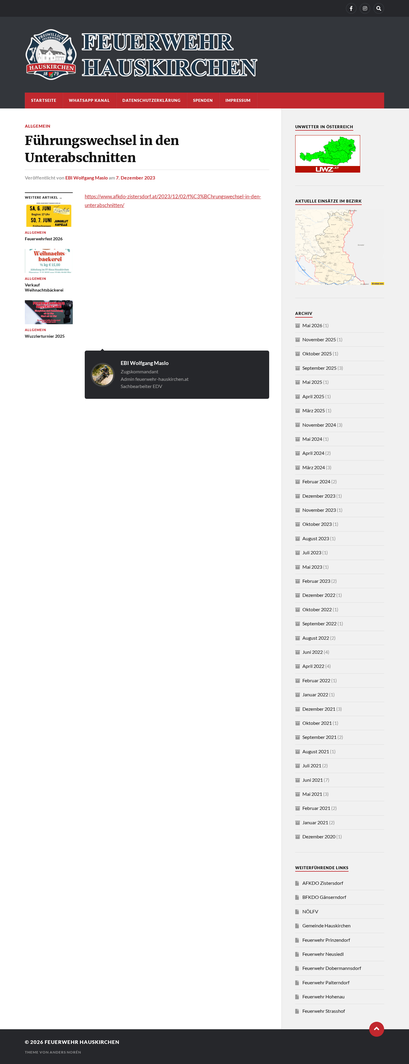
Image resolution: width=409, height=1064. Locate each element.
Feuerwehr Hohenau (323, 996)
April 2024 (313, 453)
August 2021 (315, 751)
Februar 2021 (316, 808)
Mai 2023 (312, 567)
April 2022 (313, 666)
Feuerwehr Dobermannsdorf (331, 968)
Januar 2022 (315, 694)
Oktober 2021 (317, 723)
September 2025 (319, 368)
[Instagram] (365, 8)
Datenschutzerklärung (151, 100)
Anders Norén (65, 1052)
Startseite (43, 100)
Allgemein (38, 126)
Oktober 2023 (317, 524)
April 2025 (313, 396)
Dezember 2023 (318, 496)
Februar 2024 (316, 481)
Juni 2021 (312, 780)
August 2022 (315, 638)
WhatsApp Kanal (89, 100)
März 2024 (313, 467)
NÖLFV (310, 911)
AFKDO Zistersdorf (322, 883)
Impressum (238, 100)
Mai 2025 (312, 382)
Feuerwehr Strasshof (323, 1011)
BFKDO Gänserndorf (324, 897)
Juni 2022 (312, 652)
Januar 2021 (315, 822)
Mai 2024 (312, 439)
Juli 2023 (311, 552)
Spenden (203, 100)
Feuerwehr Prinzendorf (326, 940)
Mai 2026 (312, 325)
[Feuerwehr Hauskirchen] (204, 55)
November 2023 (319, 510)
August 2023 (315, 538)
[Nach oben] (376, 1029)
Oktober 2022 (317, 609)
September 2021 (319, 737)
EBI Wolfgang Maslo (86, 177)
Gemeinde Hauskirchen (326, 925)
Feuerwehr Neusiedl (323, 954)
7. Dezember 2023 (135, 177)
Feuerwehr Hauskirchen (82, 1042)
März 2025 (313, 410)
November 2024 (319, 425)
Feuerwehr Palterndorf (325, 982)
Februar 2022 (316, 680)
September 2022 (319, 623)
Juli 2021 (311, 765)
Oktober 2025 (317, 353)
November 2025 (319, 339)
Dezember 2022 (318, 595)
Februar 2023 (316, 581)
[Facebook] (351, 8)
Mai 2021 (312, 794)
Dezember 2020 (318, 836)
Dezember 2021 (318, 709)
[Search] (378, 8)
